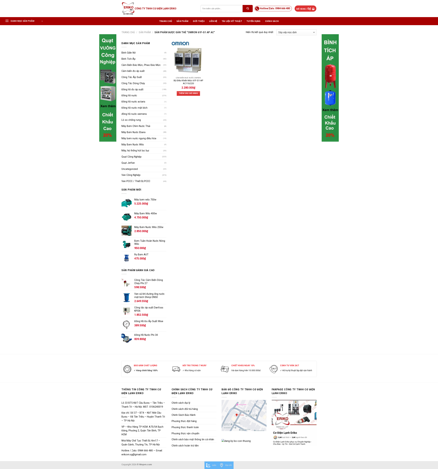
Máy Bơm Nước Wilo (132, 144)
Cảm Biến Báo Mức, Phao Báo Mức (141, 65)
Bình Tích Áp (128, 58)
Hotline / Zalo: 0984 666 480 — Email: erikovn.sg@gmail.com (142, 452)
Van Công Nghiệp (130, 175)
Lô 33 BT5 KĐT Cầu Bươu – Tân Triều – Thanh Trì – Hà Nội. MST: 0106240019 (143, 404)
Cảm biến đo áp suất (133, 71)
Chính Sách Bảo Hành (184, 415)
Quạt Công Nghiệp (131, 156)
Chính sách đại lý (181, 402)
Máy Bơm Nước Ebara (133, 132)
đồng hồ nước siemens (134, 114)
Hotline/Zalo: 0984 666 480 (275, 8)
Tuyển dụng (254, 21)
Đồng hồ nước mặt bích (134, 107)
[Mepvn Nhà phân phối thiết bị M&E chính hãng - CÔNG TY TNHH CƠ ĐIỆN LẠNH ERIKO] (128, 8)
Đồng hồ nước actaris (133, 101)
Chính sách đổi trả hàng (185, 409)
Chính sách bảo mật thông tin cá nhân (193, 439)
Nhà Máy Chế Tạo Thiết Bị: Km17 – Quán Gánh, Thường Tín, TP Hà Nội (140, 442)
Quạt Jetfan (128, 162)
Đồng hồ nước (129, 95)
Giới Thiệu (199, 21)
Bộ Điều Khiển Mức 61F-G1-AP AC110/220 (188, 82)
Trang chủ (165, 21)
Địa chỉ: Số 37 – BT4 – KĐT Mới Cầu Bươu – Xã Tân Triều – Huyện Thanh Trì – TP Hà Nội (143, 416)
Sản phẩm (182, 21)
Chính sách (272, 21)
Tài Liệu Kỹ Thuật (232, 21)
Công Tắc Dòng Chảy (133, 83)
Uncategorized (129, 169)
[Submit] (248, 8)
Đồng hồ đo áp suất (132, 89)
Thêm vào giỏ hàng (188, 93)
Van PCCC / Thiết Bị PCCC (135, 181)
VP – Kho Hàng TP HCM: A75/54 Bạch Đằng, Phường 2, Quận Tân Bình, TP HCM (142, 430)
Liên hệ (213, 21)
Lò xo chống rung (131, 120)
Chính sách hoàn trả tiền (185, 445)
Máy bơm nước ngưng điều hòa (138, 138)
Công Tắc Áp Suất (131, 77)
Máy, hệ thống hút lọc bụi (135, 150)
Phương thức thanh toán (185, 427)
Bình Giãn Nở (128, 52)
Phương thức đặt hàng (184, 421)
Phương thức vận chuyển (185, 433)
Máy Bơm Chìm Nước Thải (135, 126)
